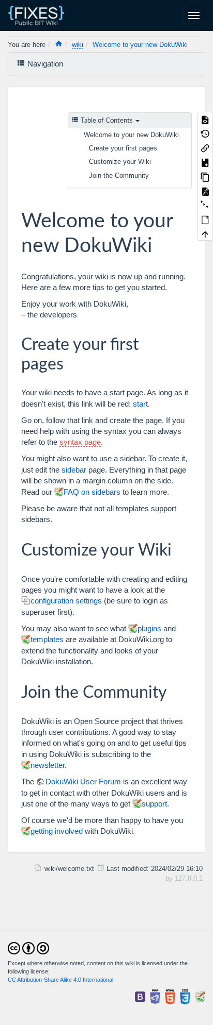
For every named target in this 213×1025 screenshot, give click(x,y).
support (154, 803)
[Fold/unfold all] (205, 205)
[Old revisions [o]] (205, 133)
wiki (77, 44)
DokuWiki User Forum (83, 781)
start (140, 403)
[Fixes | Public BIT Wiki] (40, 15)
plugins (149, 628)
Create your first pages (123, 148)
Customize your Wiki (120, 161)
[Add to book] (205, 162)
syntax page (80, 442)
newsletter (48, 765)
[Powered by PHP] (155, 996)
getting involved (57, 831)
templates (47, 639)
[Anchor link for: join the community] (175, 690)
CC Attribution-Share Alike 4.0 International (60, 980)
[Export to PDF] (205, 190)
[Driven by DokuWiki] (200, 996)
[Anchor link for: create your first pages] (72, 362)
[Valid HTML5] (170, 996)
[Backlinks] (205, 148)
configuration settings (66, 600)
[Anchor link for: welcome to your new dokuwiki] (162, 243)
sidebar (74, 469)
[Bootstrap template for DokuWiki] (140, 996)
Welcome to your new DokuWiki (140, 44)
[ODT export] (205, 219)
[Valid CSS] (185, 996)
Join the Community (119, 175)
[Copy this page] (205, 176)
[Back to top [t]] (205, 234)
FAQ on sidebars (92, 492)
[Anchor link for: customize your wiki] (180, 548)
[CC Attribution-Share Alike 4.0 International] (28, 947)
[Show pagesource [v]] (205, 119)
